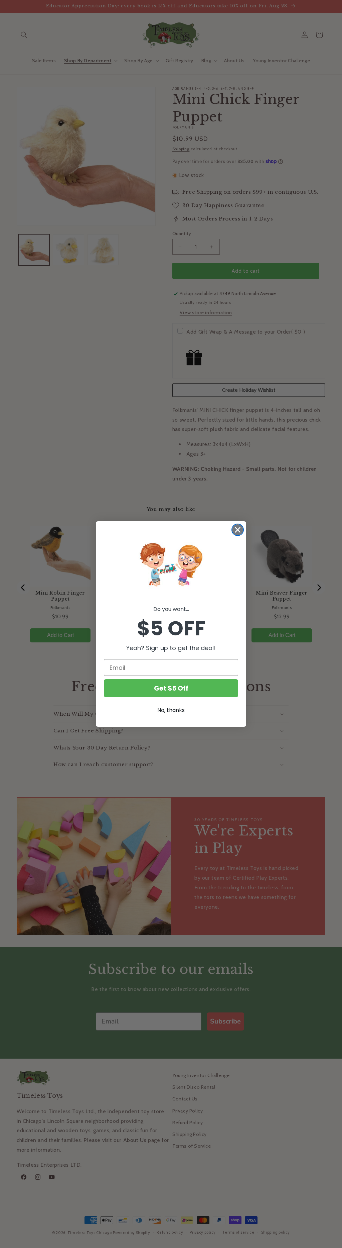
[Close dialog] (237, 530)
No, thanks (171, 710)
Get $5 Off (171, 688)
